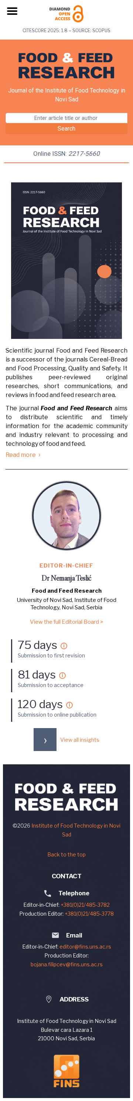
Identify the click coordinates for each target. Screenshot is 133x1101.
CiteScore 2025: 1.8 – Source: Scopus (66, 30)
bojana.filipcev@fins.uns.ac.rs (67, 964)
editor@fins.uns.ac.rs (85, 946)
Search (66, 128)
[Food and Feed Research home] (66, 66)
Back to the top (66, 854)
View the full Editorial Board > (66, 622)
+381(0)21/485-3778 (89, 913)
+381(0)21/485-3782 (85, 905)
